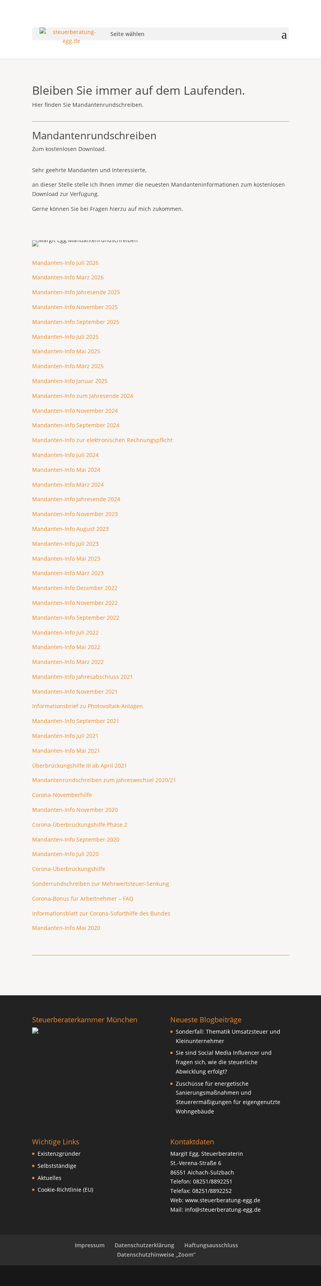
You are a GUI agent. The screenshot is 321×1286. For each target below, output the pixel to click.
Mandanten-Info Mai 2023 (66, 558)
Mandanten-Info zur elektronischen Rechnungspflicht (102, 440)
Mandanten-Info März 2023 (68, 573)
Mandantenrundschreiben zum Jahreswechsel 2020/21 (104, 780)
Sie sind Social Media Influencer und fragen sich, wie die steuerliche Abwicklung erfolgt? (224, 1062)
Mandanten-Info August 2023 (70, 528)
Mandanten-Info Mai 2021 (66, 750)
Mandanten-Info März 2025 (68, 366)
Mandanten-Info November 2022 (75, 602)
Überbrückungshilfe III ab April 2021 (79, 765)
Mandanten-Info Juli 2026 (65, 262)
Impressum (90, 1245)
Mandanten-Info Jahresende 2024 (76, 499)
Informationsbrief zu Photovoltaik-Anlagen (87, 706)
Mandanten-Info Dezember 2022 (74, 588)
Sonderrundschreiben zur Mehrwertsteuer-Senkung (100, 883)
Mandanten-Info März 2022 (68, 661)
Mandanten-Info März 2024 (68, 484)
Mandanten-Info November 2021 (75, 691)
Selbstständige (57, 1165)
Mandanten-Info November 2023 (75, 514)
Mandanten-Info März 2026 (68, 277)
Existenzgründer (59, 1153)
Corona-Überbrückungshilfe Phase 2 (79, 824)
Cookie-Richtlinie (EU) (65, 1189)
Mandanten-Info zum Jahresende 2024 (82, 395)
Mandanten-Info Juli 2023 (65, 543)
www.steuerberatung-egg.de (222, 1200)
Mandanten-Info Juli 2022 (65, 632)
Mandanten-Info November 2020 (75, 809)
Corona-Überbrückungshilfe (68, 868)
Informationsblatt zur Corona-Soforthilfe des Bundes (101, 913)
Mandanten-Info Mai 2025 (66, 351)
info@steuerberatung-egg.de (223, 1209)
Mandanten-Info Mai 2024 (66, 469)
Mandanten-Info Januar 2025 (70, 381)
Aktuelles (49, 1178)
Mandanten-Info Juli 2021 (65, 735)
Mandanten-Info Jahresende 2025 (76, 292)
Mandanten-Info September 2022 (75, 617)
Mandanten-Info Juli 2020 (65, 854)
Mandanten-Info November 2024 (75, 410)
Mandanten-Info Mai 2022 (66, 647)
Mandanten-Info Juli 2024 (65, 455)
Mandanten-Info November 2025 (75, 307)
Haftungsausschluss (211, 1245)
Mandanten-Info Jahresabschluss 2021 (82, 676)
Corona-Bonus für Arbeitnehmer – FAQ (82, 898)
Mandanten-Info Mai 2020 (66, 928)
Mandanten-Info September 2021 (75, 721)
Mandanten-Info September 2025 (75, 322)
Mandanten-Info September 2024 (75, 425)
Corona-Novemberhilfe (62, 795)
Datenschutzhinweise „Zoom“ (156, 1254)
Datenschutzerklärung (144, 1245)
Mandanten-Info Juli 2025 (65, 336)
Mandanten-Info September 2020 (75, 839)
